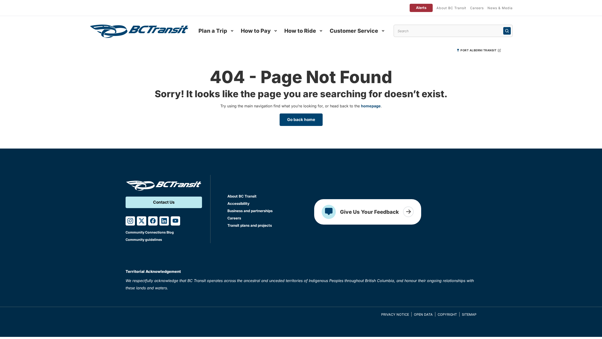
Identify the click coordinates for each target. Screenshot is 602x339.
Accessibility (238, 203)
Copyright (447, 314)
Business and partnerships (250, 211)
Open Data (423, 314)
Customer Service (354, 31)
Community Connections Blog (150, 232)
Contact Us (164, 202)
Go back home (301, 119)
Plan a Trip (212, 31)
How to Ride (300, 31)
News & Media (500, 8)
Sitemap (469, 314)
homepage (371, 106)
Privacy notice (395, 314)
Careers (477, 8)
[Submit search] (507, 31)
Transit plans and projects (249, 225)
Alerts (421, 7)
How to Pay (256, 31)
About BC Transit (451, 8)
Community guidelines (144, 240)
